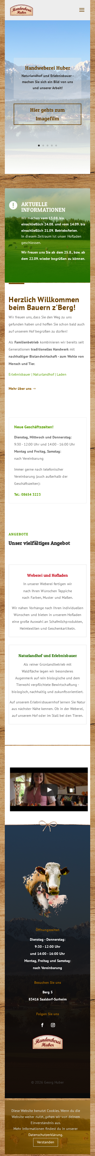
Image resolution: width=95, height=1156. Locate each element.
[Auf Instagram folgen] (53, 1025)
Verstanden (45, 1142)
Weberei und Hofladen (47, 574)
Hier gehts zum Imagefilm (47, 114)
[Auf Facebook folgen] (42, 1025)
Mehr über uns (20, 388)
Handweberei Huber (47, 68)
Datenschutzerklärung (45, 1134)
